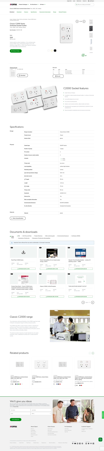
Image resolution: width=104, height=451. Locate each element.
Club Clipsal (66, 428)
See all (58, 76)
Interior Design (50, 428)
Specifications (34, 12)
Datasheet (19, 12)
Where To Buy (16, 51)
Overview (12, 12)
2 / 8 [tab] (80, 21)
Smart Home (50, 430)
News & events (33, 433)
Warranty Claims (36, 442)
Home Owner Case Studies (52, 434)
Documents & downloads (44, 12)
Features (26, 12)
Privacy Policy (15, 406)
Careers (32, 436)
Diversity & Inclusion (34, 434)
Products (14, 19)
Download (23, 75)
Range (54, 12)
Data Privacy (29, 442)
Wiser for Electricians (68, 430)
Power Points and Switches (22, 19)
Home (11, 19)
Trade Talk (66, 431)
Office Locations (33, 431)
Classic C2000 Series (32, 19)
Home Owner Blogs (51, 433)
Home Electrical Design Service (53, 431)
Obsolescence (44, 442)
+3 (21, 384)
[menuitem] (23, 4)
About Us (32, 428)
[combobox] (41, 413)
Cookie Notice (21, 442)
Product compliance (13, 442)
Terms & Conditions (52, 442)
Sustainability (33, 430)
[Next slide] (93, 353)
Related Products (62, 12)
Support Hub (83, 431)
